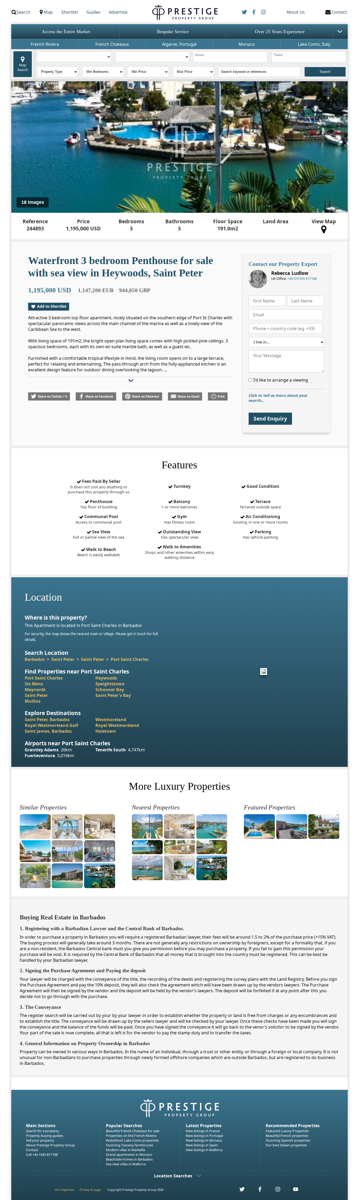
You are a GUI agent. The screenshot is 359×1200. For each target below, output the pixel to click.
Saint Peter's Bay (113, 695)
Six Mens (34, 684)
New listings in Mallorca (204, 1149)
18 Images (32, 202)
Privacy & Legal (90, 1190)
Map (48, 12)
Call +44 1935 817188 (42, 1154)
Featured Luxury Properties (287, 1130)
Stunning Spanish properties (288, 1140)
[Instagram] (263, 12)
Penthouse (98, 504)
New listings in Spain (202, 1145)
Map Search (22, 67)
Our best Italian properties (286, 1145)
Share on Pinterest (145, 396)
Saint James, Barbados (48, 731)
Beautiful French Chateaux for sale (132, 1130)
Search (23, 12)
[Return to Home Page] (185, 12)
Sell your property (40, 1140)
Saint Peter (62, 659)
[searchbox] (231, 57)
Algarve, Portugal (179, 44)
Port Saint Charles (129, 659)
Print (221, 396)
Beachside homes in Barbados (129, 1159)
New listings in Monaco (204, 1140)
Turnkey (181, 486)
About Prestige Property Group (50, 1145)
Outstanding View (181, 534)
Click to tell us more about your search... (278, 398)
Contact (32, 1149)
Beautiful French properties (287, 1135)
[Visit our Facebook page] (257, 1191)
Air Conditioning (260, 519)
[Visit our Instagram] (274, 1191)
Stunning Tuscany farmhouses (129, 1145)
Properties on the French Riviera (131, 1135)
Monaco (247, 44)
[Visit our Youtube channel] (292, 1191)
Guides (93, 12)
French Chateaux (112, 44)
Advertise (118, 12)
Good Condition (262, 486)
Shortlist (69, 12)
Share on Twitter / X (52, 396)
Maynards (35, 689)
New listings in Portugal (204, 1135)
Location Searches (173, 1176)
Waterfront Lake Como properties (132, 1140)
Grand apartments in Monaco (129, 1154)
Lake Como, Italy (314, 44)
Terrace (260, 504)
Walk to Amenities (179, 552)
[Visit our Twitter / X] (239, 1191)
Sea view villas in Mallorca (126, 1164)
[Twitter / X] (244, 12)
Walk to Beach (98, 552)
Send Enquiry (270, 418)
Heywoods (106, 678)
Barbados (35, 659)
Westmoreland (110, 719)
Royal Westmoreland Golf (51, 725)
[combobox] (230, 56)
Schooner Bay (109, 689)
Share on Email (188, 396)
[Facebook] (254, 12)
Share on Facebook (99, 396)
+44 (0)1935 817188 (302, 278)
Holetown (105, 731)
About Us (295, 12)
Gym (179, 519)
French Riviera (45, 44)
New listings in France (203, 1130)
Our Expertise (64, 1190)
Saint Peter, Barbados (47, 719)
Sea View (98, 534)
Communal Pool (98, 519)
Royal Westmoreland (117, 725)
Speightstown (110, 684)
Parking (260, 534)
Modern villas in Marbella (125, 1149)
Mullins (32, 701)
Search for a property (42, 1130)
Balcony (179, 504)
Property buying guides (44, 1135)
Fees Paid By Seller (99, 486)
